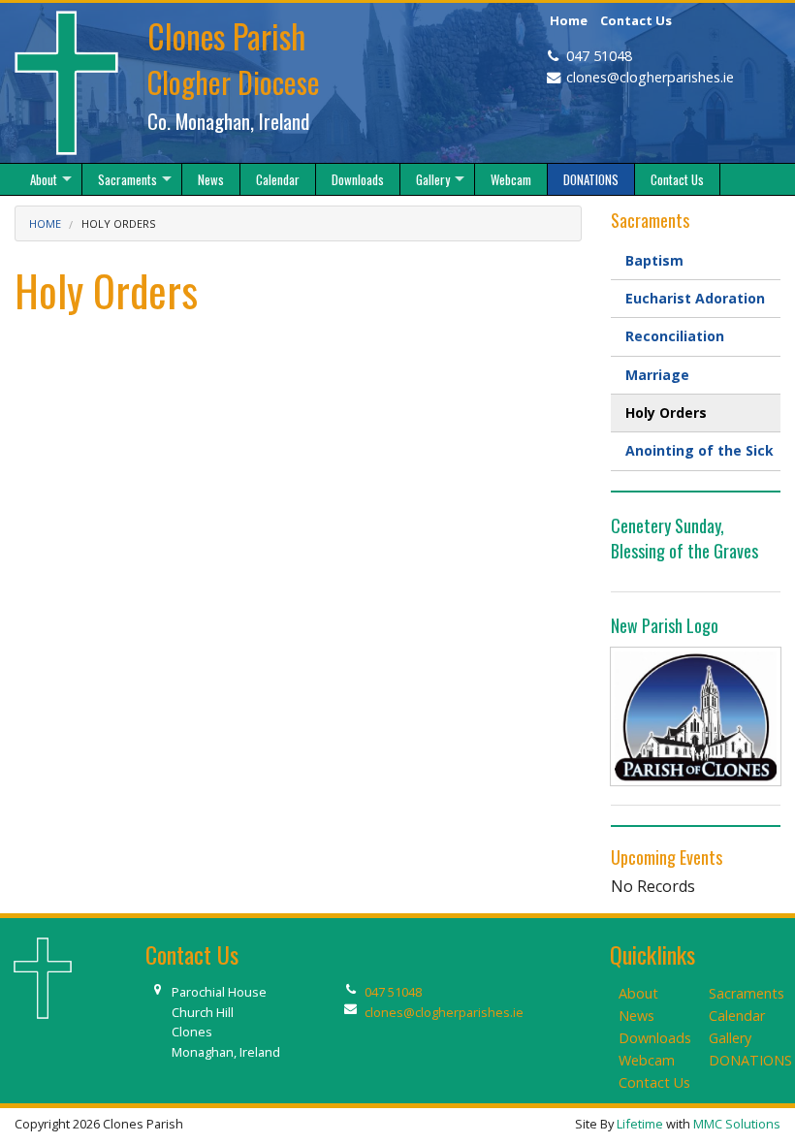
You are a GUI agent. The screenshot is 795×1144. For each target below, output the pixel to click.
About (638, 993)
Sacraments (746, 993)
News (636, 1015)
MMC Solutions (736, 1123)
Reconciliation (674, 336)
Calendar (737, 1015)
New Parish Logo (664, 625)
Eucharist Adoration (695, 298)
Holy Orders (666, 412)
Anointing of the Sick (699, 450)
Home (569, 20)
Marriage (657, 374)
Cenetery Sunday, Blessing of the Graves (684, 537)
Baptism (654, 260)
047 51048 (599, 56)
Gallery (730, 1038)
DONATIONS (750, 1060)
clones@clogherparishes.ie (650, 77)
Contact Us (636, 20)
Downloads (655, 1038)
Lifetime (640, 1123)
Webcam (647, 1060)
